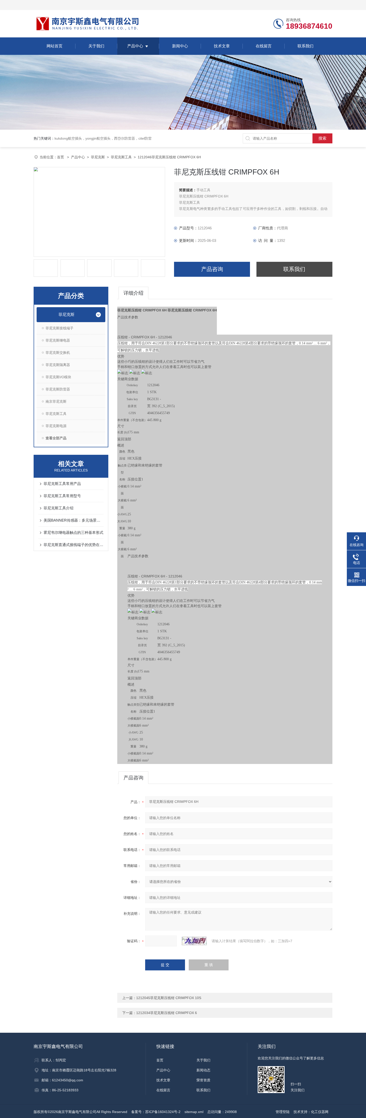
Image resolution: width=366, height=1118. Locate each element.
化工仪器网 (319, 1112)
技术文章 (222, 46)
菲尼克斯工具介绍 (58, 508)
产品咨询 (212, 269)
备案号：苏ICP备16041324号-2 (156, 1112)
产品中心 (135, 46)
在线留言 (264, 46)
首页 (61, 157)
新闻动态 (203, 1070)
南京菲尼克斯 (56, 401)
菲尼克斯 (98, 157)
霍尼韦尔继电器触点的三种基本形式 (73, 532)
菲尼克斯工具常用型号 (62, 496)
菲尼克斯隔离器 (58, 365)
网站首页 (54, 46)
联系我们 (305, 46)
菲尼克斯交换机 (58, 353)
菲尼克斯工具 (121, 157)
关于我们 (96, 46)
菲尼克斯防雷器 (58, 389)
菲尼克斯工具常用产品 (62, 483)
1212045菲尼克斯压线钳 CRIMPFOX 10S (168, 998)
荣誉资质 (203, 1080)
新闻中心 (180, 46)
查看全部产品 (56, 438)
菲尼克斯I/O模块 (58, 377)
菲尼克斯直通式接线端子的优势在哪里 (73, 545)
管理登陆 (283, 1112)
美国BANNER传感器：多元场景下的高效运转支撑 (73, 520)
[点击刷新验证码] (194, 941)
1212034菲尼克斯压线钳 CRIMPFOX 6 (166, 1013)
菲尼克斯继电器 (58, 340)
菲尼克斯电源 (56, 426)
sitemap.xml (193, 1112)
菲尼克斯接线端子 (59, 328)
